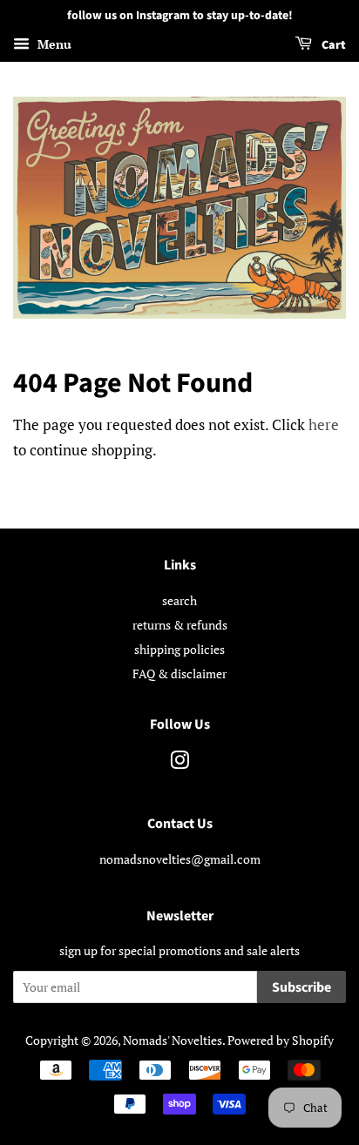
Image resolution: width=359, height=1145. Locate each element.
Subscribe (301, 987)
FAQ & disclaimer (179, 673)
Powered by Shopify (280, 1040)
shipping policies (179, 649)
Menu (52, 44)
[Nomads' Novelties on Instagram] (179, 763)
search (179, 600)
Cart (332, 45)
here (323, 424)
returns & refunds (179, 624)
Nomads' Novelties (172, 1040)
